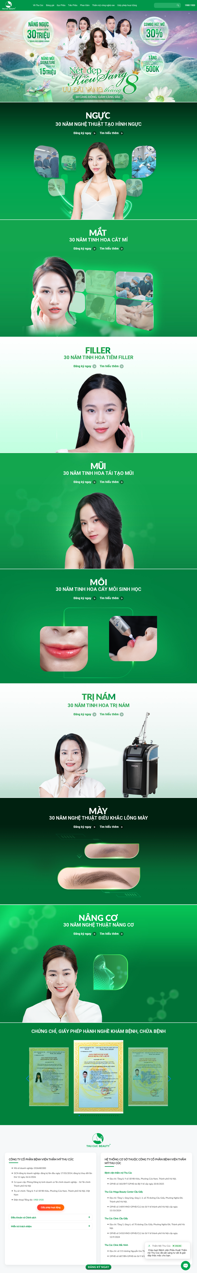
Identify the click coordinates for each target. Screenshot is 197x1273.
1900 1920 (190, 5)
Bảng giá (50, 5)
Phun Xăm (85, 5)
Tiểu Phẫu (72, 5)
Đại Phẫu (61, 5)
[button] (169, 1079)
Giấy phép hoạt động (127, 5)
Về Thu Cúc (38, 5)
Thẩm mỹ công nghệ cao (103, 5)
